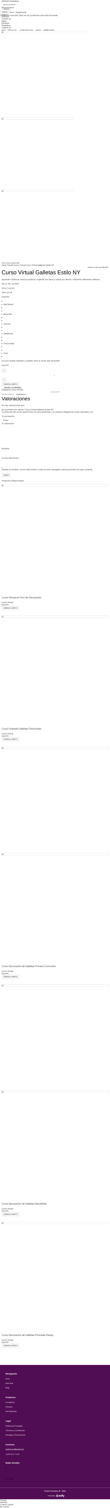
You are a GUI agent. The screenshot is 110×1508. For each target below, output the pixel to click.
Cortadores (10, 1402)
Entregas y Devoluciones (15, 1435)
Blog (7, 1388)
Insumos (8, 1407)
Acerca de (9, 1383)
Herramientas (11, 1411)
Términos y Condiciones (15, 1430)
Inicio (7, 1379)
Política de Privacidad (13, 1426)
